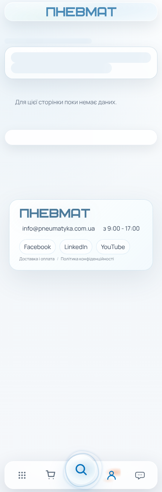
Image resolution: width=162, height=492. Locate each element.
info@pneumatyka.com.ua (58, 228)
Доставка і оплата (37, 259)
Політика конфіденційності (87, 259)
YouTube (113, 247)
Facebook (37, 247)
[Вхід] (111, 475)
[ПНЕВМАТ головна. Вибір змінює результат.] (81, 11)
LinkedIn (75, 247)
